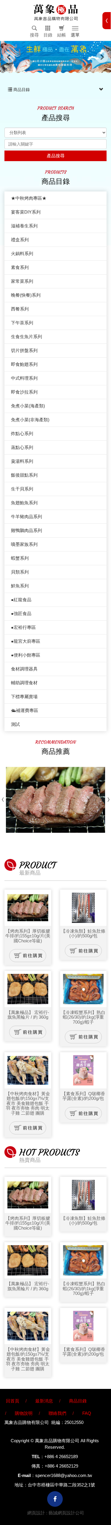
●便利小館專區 (25, 654)
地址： (21, 1484)
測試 (15, 724)
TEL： (38, 1456)
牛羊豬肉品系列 (26, 516)
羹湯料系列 (22, 461)
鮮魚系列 (20, 585)
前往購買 (33, 955)
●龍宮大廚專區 (25, 641)
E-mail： (26, 1475)
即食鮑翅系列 (24, 364)
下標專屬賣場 (24, 696)
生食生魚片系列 (26, 336)
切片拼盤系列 (24, 350)
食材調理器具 (24, 668)
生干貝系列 (22, 488)
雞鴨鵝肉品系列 (26, 530)
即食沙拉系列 (24, 391)
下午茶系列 (22, 322)
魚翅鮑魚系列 (24, 502)
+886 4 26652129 (61, 1465)
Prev (9, 57)
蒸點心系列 (22, 447)
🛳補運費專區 (24, 710)
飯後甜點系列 (24, 475)
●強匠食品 (21, 613)
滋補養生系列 (24, 225)
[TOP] (101, 1481)
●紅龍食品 (21, 599)
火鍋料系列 (22, 253)
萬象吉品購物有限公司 (55, 12)
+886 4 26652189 (61, 1456)
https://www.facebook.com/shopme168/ (55, 1499)
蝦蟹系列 (20, 558)
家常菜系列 (22, 281)
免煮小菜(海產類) (28, 405)
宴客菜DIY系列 (26, 211)
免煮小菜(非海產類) (30, 419)
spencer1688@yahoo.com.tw (63, 1475)
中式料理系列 (24, 378)
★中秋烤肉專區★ (28, 198)
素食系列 (20, 267)
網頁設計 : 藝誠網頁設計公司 (55, 1512)
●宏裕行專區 (23, 627)
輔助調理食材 (24, 682)
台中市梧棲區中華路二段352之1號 (61, 1484)
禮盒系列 (20, 239)
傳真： (38, 1465)
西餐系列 (20, 308)
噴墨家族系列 (24, 544)
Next (102, 57)
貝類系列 (20, 571)
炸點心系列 (22, 433)
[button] (34, 31)
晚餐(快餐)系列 (26, 295)
